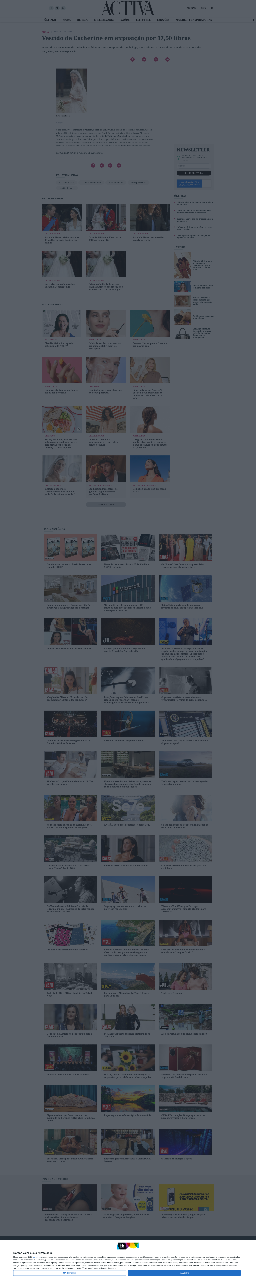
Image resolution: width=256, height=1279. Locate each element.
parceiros (37, 1257)
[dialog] (128, 1259)
